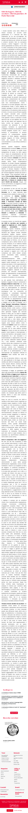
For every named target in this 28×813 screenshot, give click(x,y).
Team (15, 772)
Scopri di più (14, 712)
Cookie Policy (17, 774)
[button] (22, 25)
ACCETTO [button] (10, 810)
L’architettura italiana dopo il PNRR (11, 692)
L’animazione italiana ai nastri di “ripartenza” (14, 707)
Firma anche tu (18, 796)
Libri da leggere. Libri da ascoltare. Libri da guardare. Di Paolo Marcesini (14, 13)
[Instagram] (9, 25)
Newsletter (4, 794)
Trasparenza (17, 783)
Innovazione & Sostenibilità (5, 756)
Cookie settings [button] (18, 810)
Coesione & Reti (5, 759)
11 (5, 23)
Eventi (17, 787)
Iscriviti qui (2, 796)
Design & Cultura (5, 758)
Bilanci (15, 781)
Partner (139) (16, 764)
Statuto (15, 779)
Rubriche (3, 776)
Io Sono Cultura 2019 (9, 740)
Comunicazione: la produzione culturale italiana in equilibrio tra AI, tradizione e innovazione (12, 698)
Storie (2, 774)
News (2, 778)
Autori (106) (16, 762)
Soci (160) (16, 760)
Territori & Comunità (6, 761)
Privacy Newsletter (18, 777)
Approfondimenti (19, 6)
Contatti (3, 787)
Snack (2, 772)
